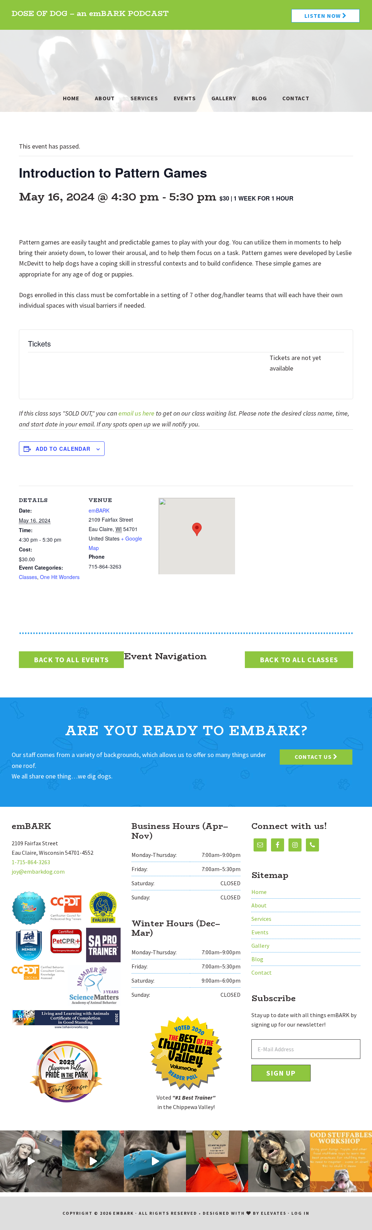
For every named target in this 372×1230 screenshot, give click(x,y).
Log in (300, 1213)
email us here (136, 413)
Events (259, 932)
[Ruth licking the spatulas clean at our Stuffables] (155, 1161)
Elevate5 (273, 1213)
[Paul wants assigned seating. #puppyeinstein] (279, 1161)
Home (259, 891)
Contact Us (314, 756)
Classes (28, 576)
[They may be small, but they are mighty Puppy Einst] (93, 1161)
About (259, 905)
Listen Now (323, 15)
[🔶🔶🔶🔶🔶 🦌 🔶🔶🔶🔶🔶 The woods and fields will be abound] (217, 1161)
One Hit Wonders (60, 576)
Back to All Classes (299, 659)
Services (261, 918)
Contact (261, 972)
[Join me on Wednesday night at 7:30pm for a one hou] (31, 1161)
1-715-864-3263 (31, 862)
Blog (257, 959)
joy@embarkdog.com (38, 871)
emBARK (186, 57)
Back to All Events (71, 659)
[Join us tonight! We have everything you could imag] (341, 1161)
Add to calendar (63, 448)
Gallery (260, 945)
